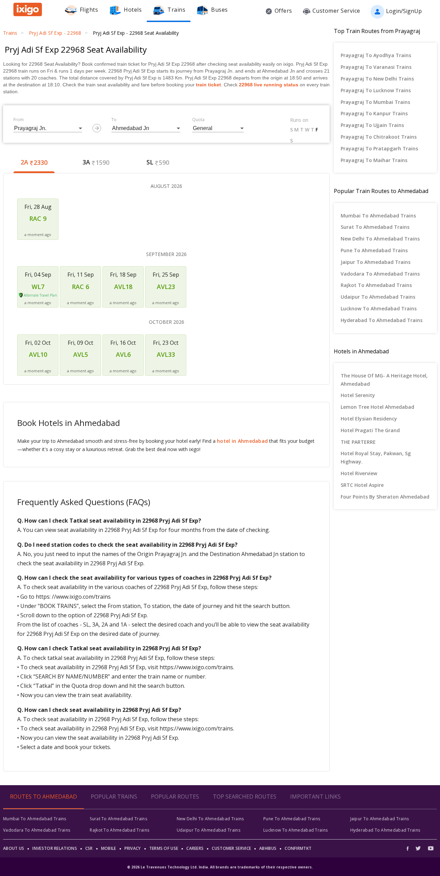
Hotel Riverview (359, 473)
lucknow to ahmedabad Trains (379, 308)
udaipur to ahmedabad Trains (378, 296)
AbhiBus (267, 848)
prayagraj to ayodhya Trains (376, 55)
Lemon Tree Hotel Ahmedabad (377, 407)
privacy (132, 848)
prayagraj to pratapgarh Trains (379, 148)
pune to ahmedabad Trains (374, 250)
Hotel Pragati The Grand (370, 430)
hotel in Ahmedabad (242, 441)
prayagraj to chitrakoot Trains (379, 136)
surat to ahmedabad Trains (375, 227)
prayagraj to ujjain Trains (372, 125)
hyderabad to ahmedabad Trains (381, 320)
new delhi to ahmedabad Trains (380, 238)
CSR (89, 848)
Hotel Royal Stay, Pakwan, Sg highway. (376, 457)
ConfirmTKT (298, 848)
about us (13, 848)
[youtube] (431, 848)
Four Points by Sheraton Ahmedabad (385, 496)
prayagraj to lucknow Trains (376, 90)
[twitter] (418, 848)
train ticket (208, 84)
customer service (231, 848)
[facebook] (409, 848)
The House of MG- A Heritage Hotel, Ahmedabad (384, 379)
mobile (108, 848)
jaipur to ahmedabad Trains (375, 262)
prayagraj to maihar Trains (374, 160)
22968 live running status (268, 84)
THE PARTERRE (358, 442)
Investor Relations (54, 848)
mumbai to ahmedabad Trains (378, 215)
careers (195, 848)
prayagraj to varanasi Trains (376, 67)
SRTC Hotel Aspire (362, 485)
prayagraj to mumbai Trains (375, 102)
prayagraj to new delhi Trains (377, 78)
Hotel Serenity (358, 395)
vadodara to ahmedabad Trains (380, 273)
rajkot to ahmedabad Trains (376, 285)
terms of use (163, 848)
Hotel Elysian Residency (369, 418)
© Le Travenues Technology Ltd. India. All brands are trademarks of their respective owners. (220, 867)
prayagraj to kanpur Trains (374, 113)
